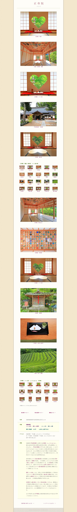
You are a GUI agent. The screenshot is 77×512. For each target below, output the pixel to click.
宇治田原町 (34, 443)
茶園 (55, 184)
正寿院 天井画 (38, 252)
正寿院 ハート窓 (38, 96)
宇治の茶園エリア (37, 447)
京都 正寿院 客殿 (38, 66)
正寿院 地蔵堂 (38, 313)
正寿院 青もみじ (38, 222)
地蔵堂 (55, 177)
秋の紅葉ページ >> (39, 412)
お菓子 (30, 184)
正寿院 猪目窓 (38, 157)
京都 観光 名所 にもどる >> (27, 503)
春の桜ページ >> (25, 412)
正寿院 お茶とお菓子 (38, 343)
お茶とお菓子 (47, 464)
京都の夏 (30, 191)
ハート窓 (38, 394)
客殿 (30, 177)
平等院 (37, 493)
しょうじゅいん (51, 443)
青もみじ (38, 401)
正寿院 (22, 191)
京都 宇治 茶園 (38, 373)
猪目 (27, 472)
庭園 (39, 184)
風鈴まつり (34, 476)
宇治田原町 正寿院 (38, 127)
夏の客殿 (55, 191)
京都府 (46, 402)
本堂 (47, 184)
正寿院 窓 (47, 191)
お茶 (22, 184)
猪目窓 (38, 191)
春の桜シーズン (36, 482)
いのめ (31, 472)
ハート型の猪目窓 (36, 458)
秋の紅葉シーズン (46, 482)
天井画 (22, 177)
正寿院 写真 (38, 36)
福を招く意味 (47, 474)
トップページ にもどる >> (49, 503)
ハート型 (32, 474)
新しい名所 (30, 462)
